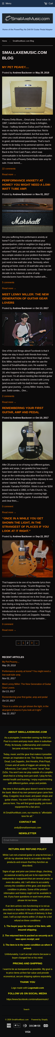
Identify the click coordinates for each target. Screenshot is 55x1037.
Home (4, 41)
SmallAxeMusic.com (20, 1020)
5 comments (8, 282)
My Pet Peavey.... (15, 67)
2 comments (8, 396)
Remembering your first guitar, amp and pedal (25, 697)
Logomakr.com (36, 988)
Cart (50, 3)
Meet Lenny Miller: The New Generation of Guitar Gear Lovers (25, 299)
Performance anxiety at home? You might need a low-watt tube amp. (26, 185)
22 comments (9, 168)
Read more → (9, 174)
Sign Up (46, 840)
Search (26, 1009)
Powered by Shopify (39, 1020)
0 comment (7, 506)
